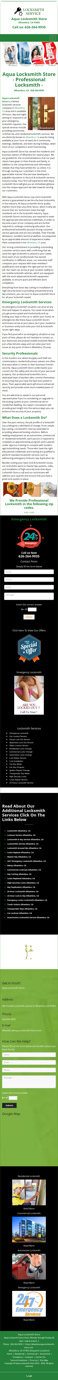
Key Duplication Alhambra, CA (21, 887)
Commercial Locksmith (29, 1213)
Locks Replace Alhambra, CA (20, 852)
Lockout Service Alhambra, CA (21, 835)
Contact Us (40, 1357)
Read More (29, 1208)
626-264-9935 (35, 27)
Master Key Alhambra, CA (19, 856)
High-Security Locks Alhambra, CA (23, 882)
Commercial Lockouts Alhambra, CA (24, 869)
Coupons (29, 1357)
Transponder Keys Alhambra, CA (22, 908)
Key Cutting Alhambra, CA (19, 874)
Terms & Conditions (18, 1360)
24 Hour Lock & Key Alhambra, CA (23, 895)
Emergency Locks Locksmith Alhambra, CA (27, 900)
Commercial (32, 1354)
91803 (31, 512)
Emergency (18, 1357)
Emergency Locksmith (29, 672)
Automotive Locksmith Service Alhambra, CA (28, 917)
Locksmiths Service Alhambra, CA (23, 843)
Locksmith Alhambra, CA (18, 830)
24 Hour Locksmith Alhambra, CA (22, 891)
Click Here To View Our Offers (29, 630)
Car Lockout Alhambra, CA (19, 913)
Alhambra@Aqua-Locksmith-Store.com (22, 1030)
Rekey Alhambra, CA (16, 865)
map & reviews (30, 1341)
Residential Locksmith (29, 1176)
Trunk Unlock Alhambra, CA (20, 904)
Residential (19, 1354)
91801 (26, 512)
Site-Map (44, 1360)
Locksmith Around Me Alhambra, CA (24, 848)
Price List (34, 1360)
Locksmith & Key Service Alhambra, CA (25, 839)
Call (30, 1376)
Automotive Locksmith (29, 1250)
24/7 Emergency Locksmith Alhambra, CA (26, 861)
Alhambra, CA (21, 90)
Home (9, 1354)
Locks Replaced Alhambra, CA (21, 878)
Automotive (45, 1354)
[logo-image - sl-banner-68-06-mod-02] (29, 54)
